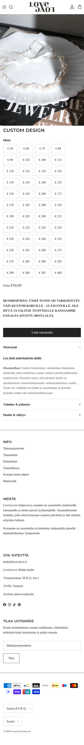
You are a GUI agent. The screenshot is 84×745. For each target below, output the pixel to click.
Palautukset (10, 461)
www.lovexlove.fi (21, 731)
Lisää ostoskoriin (42, 332)
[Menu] (4, 7)
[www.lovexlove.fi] (42, 7)
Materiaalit (9, 481)
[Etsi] (13, 7)
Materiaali (10, 347)
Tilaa (11, 658)
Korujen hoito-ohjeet (16, 474)
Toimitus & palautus (16, 404)
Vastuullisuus (11, 468)
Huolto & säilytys (14, 415)
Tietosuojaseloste (13, 448)
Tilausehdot (10, 455)
